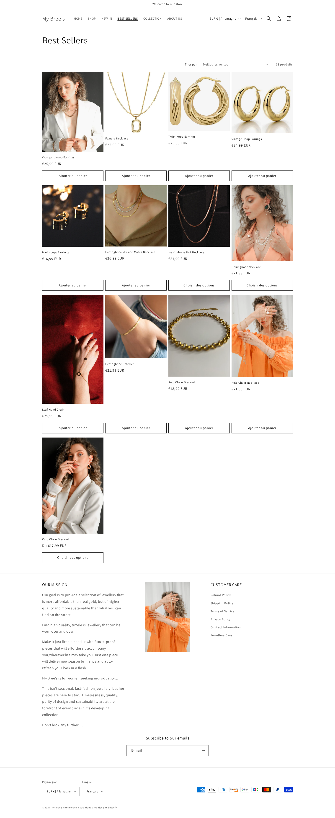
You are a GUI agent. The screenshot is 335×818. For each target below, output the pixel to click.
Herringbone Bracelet (119, 364)
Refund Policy (221, 595)
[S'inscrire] (203, 750)
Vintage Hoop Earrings (247, 139)
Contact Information (226, 627)
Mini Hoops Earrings (55, 252)
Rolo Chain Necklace (245, 383)
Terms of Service (222, 611)
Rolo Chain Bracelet (181, 382)
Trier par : (191, 64)
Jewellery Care (221, 635)
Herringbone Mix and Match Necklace (130, 252)
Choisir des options (199, 285)
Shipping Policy (222, 603)
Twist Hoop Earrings (181, 137)
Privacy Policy (220, 619)
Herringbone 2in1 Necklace (186, 252)
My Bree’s (57, 807)
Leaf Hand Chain (53, 410)
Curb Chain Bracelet (55, 539)
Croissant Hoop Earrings (58, 157)
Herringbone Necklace (246, 267)
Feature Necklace (116, 138)
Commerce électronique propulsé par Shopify (90, 807)
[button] (269, 18)
